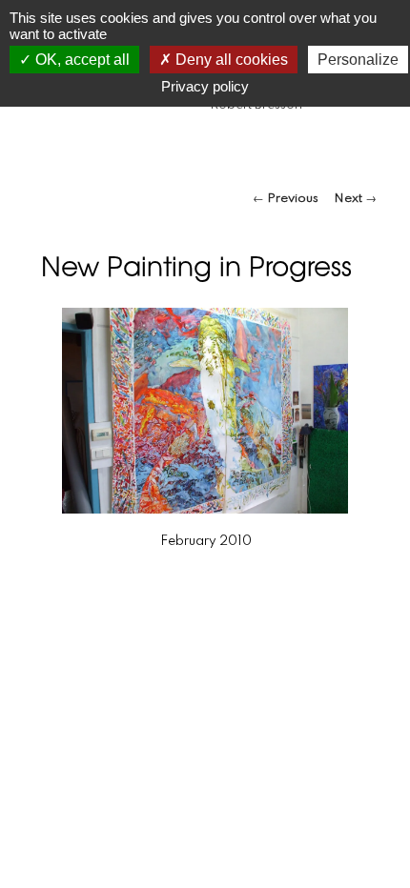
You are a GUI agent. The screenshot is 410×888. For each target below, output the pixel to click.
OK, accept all (80, 59)
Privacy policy (205, 86)
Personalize (358, 59)
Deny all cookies (230, 59)
